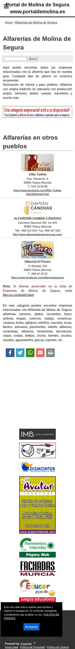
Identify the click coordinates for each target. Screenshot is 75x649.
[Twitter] (20, 352)
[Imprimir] (50, 352)
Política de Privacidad (32, 647)
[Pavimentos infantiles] (37, 556)
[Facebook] (10, 352)
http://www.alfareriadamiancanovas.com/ (37, 234)
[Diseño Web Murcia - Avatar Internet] (34, 643)
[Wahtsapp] (30, 352)
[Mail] (40, 352)
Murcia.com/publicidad (18, 295)
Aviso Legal (11, 647)
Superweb (26, 643)
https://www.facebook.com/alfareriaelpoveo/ (37, 277)
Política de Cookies (58, 647)
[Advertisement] (31, 400)
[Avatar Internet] (37, 532)
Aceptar (31, 627)
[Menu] (3, 7)
